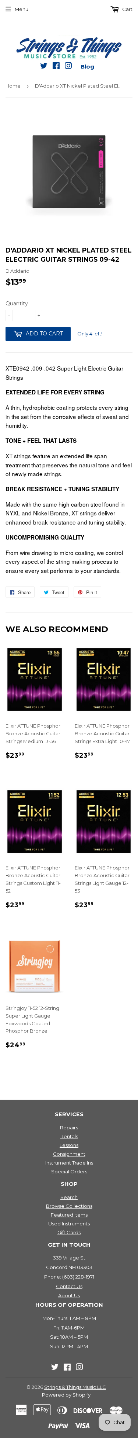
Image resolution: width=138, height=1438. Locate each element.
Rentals (69, 1136)
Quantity (17, 303)
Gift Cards (69, 1232)
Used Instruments (69, 1223)
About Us (69, 1295)
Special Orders (69, 1171)
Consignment (69, 1154)
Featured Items (69, 1215)
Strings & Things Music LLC (75, 1387)
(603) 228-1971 (78, 1277)
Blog (87, 66)
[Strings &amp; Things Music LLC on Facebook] (56, 67)
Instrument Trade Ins (69, 1163)
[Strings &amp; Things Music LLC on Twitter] (43, 67)
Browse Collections (69, 1206)
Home (13, 86)
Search (69, 1197)
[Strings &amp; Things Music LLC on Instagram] (68, 67)
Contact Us (69, 1286)
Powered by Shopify (66, 1395)
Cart (126, 9)
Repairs (69, 1127)
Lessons (69, 1145)
